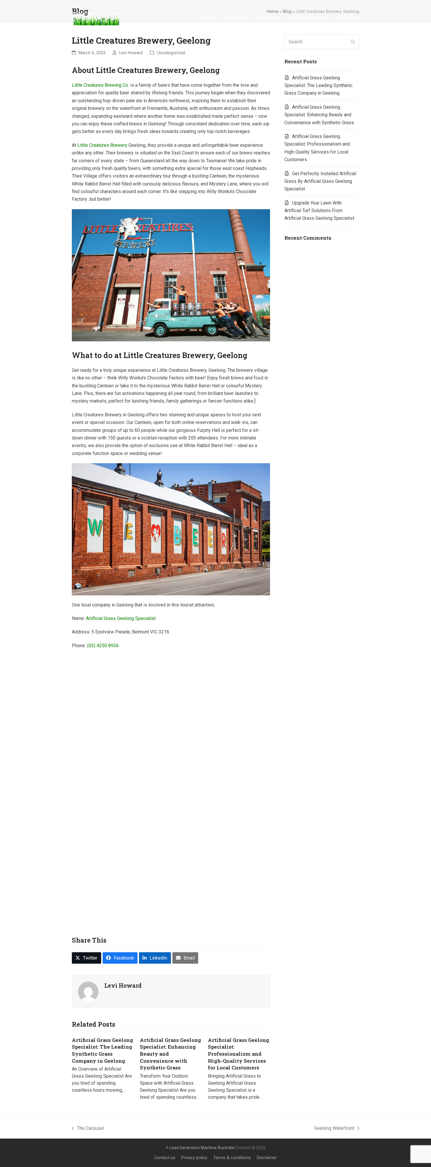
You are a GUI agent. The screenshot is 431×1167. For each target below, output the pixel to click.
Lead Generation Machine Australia (201, 1147)
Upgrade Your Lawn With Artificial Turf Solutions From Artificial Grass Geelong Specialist (319, 210)
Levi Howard (131, 52)
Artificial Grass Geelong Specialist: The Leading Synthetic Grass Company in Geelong (102, 1050)
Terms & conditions (232, 1157)
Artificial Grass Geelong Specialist (121, 618)
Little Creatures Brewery (102, 145)
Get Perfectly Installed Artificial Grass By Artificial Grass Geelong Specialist (320, 181)
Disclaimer (267, 1157)
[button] (86, 958)
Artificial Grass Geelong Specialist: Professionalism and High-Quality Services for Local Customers (238, 1054)
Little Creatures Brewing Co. (100, 85)
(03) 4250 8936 (103, 645)
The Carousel (88, 1128)
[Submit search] (353, 42)
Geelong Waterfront (334, 1128)
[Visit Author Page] (88, 991)
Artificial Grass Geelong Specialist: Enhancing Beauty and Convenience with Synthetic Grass (319, 114)
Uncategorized (171, 52)
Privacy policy (194, 1157)
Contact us (164, 1157)
